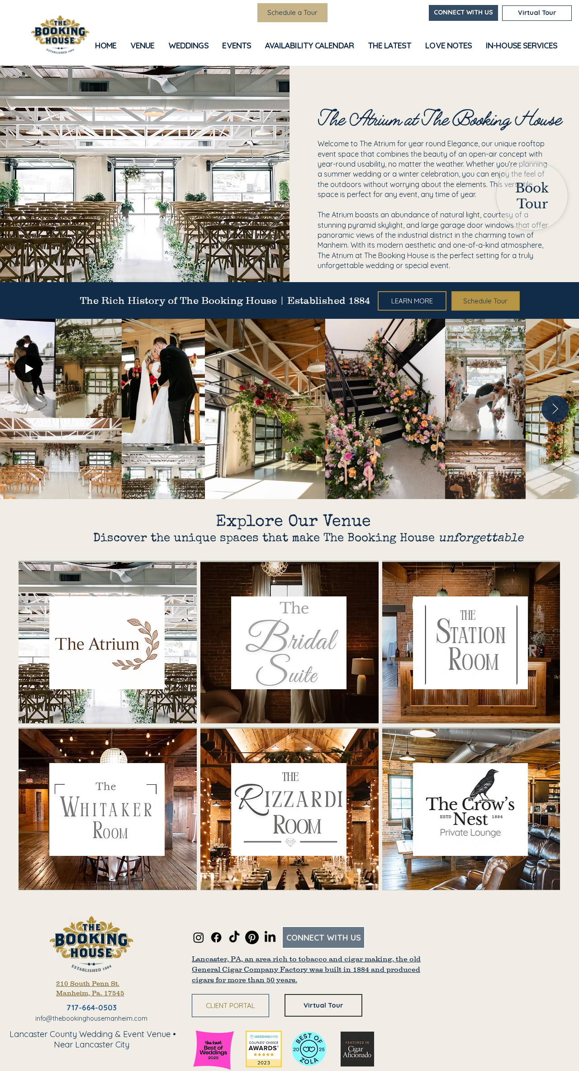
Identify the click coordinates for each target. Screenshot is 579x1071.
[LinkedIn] (270, 937)
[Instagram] (198, 937)
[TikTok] (234, 937)
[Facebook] (216, 937)
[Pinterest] (252, 937)
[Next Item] (555, 409)
